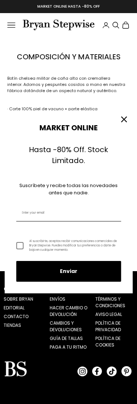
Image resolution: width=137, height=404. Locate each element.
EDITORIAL (14, 308)
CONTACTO (16, 316)
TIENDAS (12, 325)
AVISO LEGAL (108, 314)
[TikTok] (112, 371)
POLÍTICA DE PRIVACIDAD (108, 326)
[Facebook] (97, 371)
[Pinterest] (126, 371)
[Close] (124, 119)
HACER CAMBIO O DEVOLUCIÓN (68, 311)
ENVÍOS (57, 299)
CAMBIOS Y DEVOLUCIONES (66, 326)
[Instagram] (82, 371)
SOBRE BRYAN (18, 299)
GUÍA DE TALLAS (66, 338)
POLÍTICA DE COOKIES (108, 341)
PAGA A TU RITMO (68, 347)
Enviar (68, 271)
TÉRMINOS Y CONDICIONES (110, 302)
